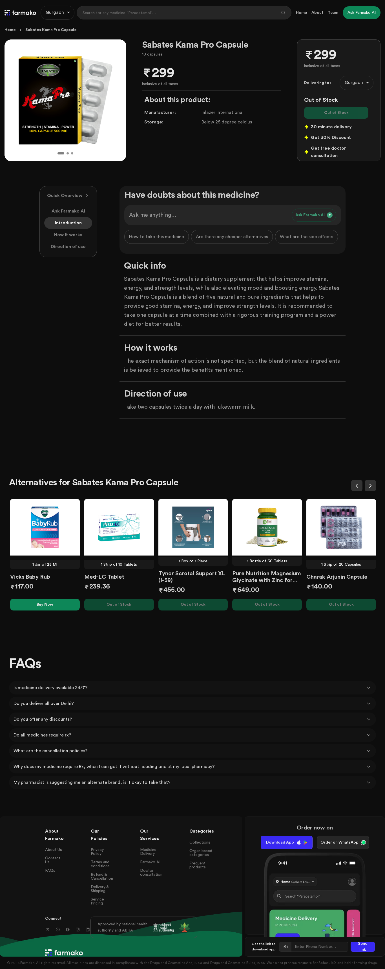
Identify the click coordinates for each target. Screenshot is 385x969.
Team (333, 13)
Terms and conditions (100, 864)
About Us (53, 850)
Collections (199, 842)
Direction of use (68, 246)
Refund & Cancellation (102, 876)
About (317, 13)
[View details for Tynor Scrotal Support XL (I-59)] (193, 527)
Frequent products (197, 865)
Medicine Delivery (148, 852)
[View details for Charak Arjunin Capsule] (341, 527)
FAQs (50, 871)
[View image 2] (68, 153)
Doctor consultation (151, 873)
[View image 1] (60, 153)
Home (301, 13)
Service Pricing (97, 901)
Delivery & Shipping (100, 889)
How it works (68, 235)
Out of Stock (336, 113)
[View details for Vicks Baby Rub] (45, 527)
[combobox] (57, 13)
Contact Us (52, 860)
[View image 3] (72, 153)
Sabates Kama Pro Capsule (51, 30)
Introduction (68, 223)
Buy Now (45, 605)
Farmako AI (150, 862)
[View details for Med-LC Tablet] (119, 527)
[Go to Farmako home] (20, 13)
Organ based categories (200, 853)
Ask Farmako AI (68, 211)
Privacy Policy (97, 852)
